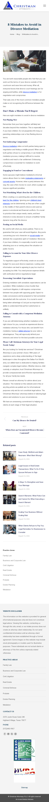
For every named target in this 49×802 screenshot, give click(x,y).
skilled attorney (24, 331)
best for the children (11, 200)
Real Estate (7, 570)
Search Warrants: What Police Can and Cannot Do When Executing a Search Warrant (31, 499)
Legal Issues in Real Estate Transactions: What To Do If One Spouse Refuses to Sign (31, 469)
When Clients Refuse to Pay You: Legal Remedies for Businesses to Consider (31, 529)
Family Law (7, 556)
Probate (6, 580)
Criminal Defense (9, 575)
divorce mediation (30, 92)
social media (35, 235)
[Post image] (9, 456)
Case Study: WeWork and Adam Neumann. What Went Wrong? (30, 454)
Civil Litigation (8, 565)
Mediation (7, 590)
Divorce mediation (10, 146)
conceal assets (9, 181)
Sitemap (24, 787)
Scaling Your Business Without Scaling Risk (30, 513)
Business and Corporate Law (14, 560)
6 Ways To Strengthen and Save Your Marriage (30, 484)
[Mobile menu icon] (44, 5)
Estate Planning (9, 585)
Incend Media (22, 799)
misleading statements (34, 178)
